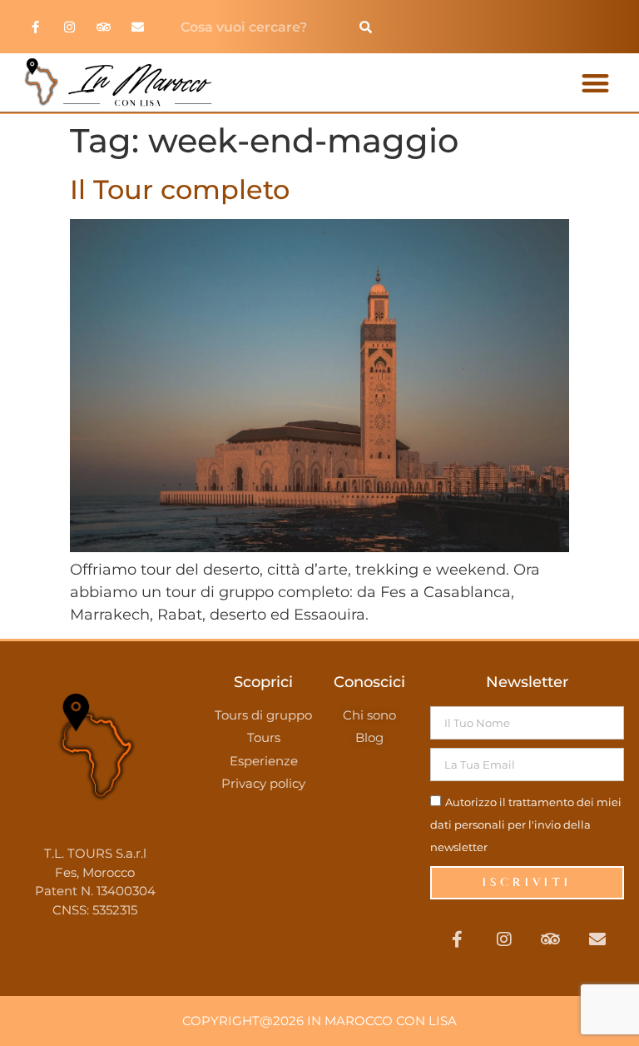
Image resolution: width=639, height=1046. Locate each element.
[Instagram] (69, 26)
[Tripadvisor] (103, 26)
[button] (595, 83)
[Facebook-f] (34, 26)
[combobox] (257, 26)
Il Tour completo (180, 189)
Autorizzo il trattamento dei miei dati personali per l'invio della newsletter (526, 824)
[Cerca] (365, 26)
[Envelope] (137, 26)
